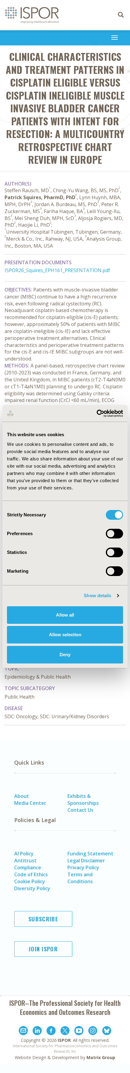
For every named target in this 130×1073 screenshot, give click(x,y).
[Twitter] (65, 1031)
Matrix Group (100, 1057)
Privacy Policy (83, 867)
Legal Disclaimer (86, 860)
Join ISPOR (43, 949)
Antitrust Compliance (27, 864)
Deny (65, 654)
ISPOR (64, 1040)
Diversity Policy (32, 888)
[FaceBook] (51, 1031)
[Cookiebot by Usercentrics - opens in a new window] (96, 413)
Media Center (30, 803)
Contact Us (80, 810)
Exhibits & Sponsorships (83, 799)
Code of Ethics (31, 874)
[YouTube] (78, 1031)
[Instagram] (92, 1031)
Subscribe (43, 919)
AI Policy (24, 853)
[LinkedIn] (37, 1031)
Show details (97, 595)
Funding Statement (90, 853)
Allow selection (65, 634)
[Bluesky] (106, 1031)
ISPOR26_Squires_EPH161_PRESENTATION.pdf (57, 270)
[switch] (114, 533)
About (21, 796)
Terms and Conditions (80, 878)
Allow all (65, 614)
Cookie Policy (29, 881)
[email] (23, 1031)
